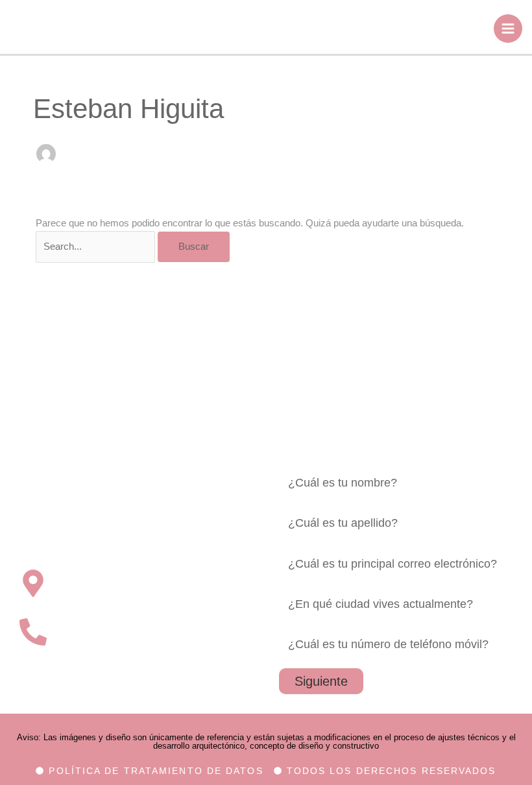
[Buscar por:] (97, 246)
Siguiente (321, 681)
